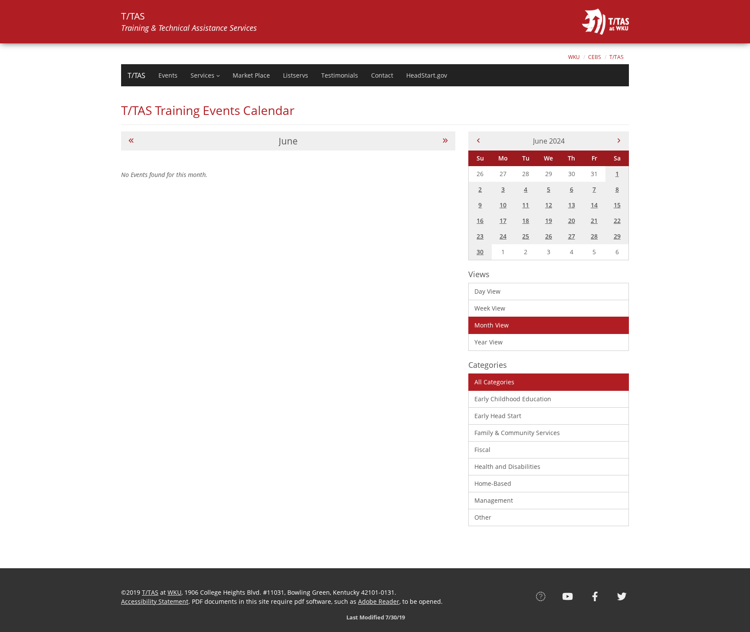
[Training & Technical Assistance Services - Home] (605, 22)
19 (548, 220)
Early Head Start (497, 416)
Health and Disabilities (507, 466)
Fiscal (482, 449)
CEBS (594, 57)
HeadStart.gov (426, 75)
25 (525, 236)
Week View (489, 308)
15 (617, 205)
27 (571, 236)
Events (168, 75)
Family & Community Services (517, 433)
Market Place (251, 75)
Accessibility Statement (154, 601)
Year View (488, 342)
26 (548, 236)
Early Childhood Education (512, 399)
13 (571, 205)
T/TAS (616, 57)
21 (594, 220)
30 (480, 252)
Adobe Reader (378, 601)
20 (571, 220)
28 (594, 236)
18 (525, 220)
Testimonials (339, 75)
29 (617, 236)
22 (617, 220)
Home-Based (492, 483)
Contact (382, 75)
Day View (487, 291)
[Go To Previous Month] (131, 140)
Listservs (295, 75)
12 (548, 205)
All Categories (494, 382)
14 (594, 205)
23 (480, 236)
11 (525, 205)
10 (503, 205)
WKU (574, 57)
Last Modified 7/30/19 (375, 617)
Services (202, 75)
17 (503, 220)
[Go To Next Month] (445, 140)
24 (503, 236)
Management (493, 500)
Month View (491, 325)
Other (482, 517)
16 (480, 220)
